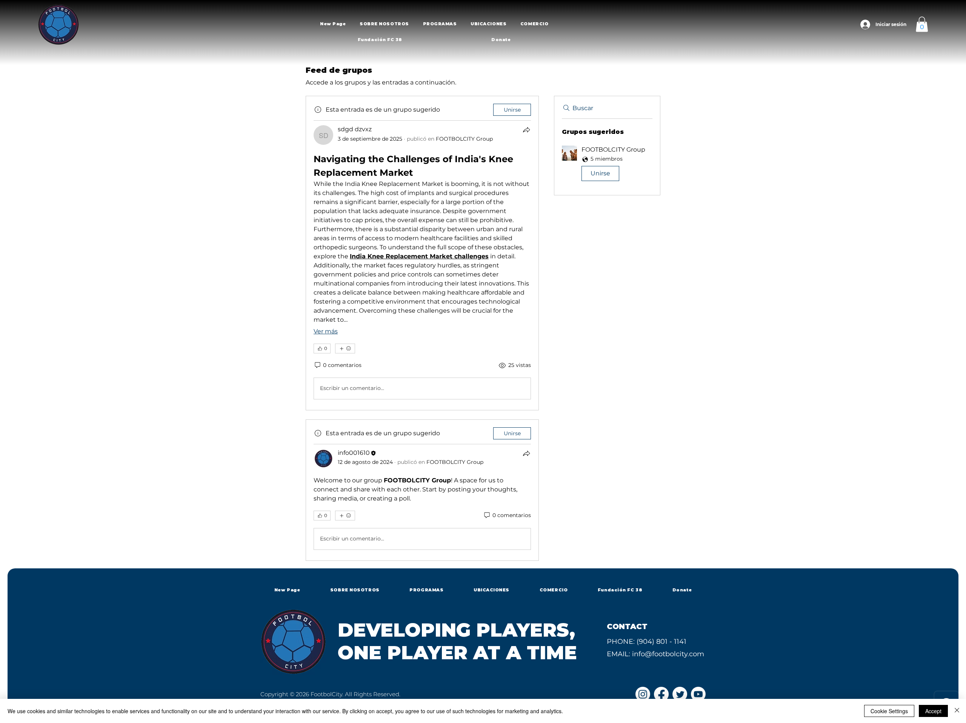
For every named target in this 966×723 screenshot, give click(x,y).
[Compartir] (526, 129)
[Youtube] (698, 694)
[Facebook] (661, 694)
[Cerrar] (956, 711)
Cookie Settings (889, 711)
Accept (933, 711)
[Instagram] (642, 694)
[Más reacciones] (345, 348)
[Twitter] (679, 694)
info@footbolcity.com (668, 654)
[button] (384, 23)
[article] (422, 253)
